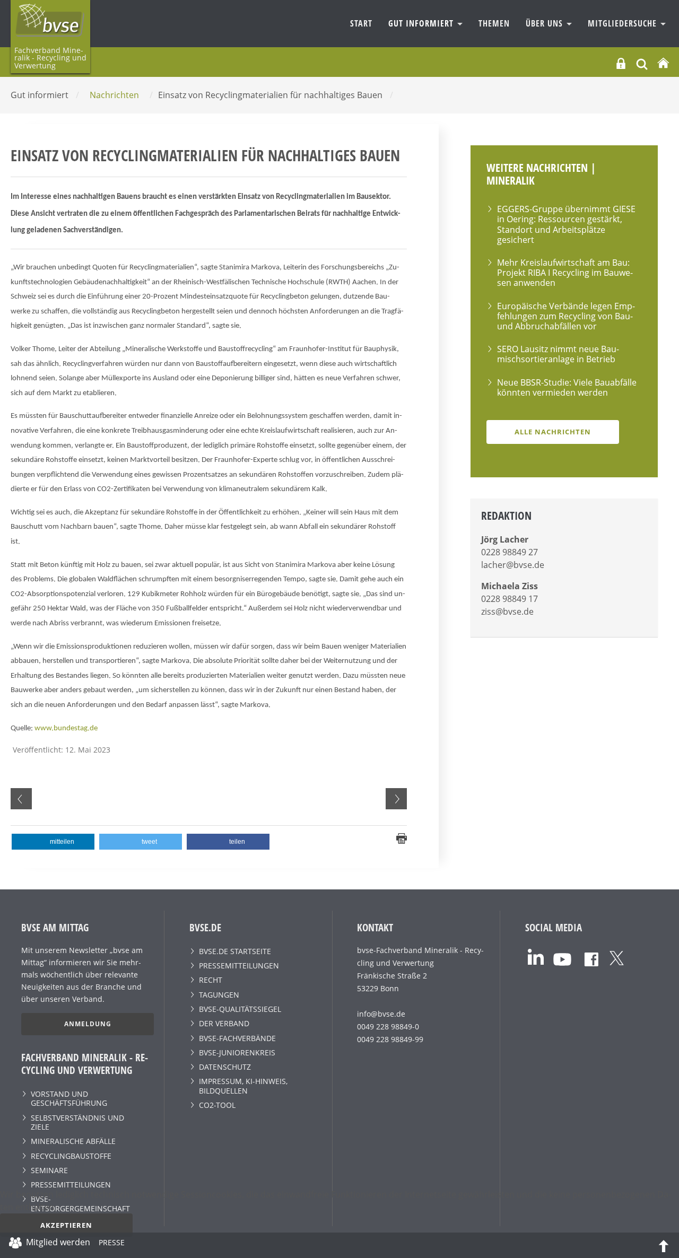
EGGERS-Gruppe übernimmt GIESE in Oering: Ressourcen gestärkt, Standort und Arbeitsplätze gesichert (566, 224)
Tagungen (219, 995)
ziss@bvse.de (507, 611)
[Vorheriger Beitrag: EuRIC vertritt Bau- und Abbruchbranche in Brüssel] (21, 798)
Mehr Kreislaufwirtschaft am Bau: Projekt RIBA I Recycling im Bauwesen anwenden (565, 273)
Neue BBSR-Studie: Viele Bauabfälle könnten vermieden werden (567, 387)
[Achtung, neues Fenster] (536, 956)
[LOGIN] (621, 63)
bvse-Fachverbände (237, 1038)
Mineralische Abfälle (73, 1141)
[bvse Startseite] (663, 63)
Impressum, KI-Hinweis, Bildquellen (243, 1085)
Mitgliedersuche (623, 23)
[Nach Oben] (664, 1245)
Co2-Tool (217, 1105)
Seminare (49, 1170)
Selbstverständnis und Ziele (77, 1122)
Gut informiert (422, 23)
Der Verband (224, 1023)
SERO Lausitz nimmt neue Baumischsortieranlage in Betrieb (558, 354)
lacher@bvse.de (512, 565)
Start (361, 23)
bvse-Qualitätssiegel (240, 1009)
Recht (210, 980)
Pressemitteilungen (71, 1185)
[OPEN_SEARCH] (642, 63)
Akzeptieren (66, 1225)
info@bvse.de (381, 1014)
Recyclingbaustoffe (71, 1156)
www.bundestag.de (66, 728)
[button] (53, 842)
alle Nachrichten (553, 431)
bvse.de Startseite (235, 951)
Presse (112, 1244)
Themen (494, 23)
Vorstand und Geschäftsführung (69, 1098)
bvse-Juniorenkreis (237, 1052)
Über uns (545, 23)
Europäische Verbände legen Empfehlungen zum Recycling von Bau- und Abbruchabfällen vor (566, 316)
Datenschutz (225, 1067)
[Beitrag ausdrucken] (401, 837)
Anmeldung (87, 1024)
